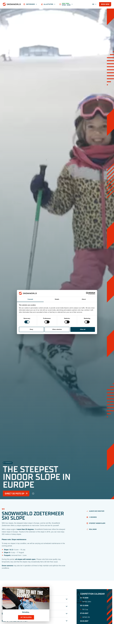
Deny (31, 329)
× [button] (47, 589)
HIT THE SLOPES (26, 617)
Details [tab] (57, 299)
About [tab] (84, 299)
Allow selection (57, 329)
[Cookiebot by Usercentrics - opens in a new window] (87, 293)
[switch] (47, 322)
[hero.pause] (33, 493)
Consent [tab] (30, 299)
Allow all (82, 329)
